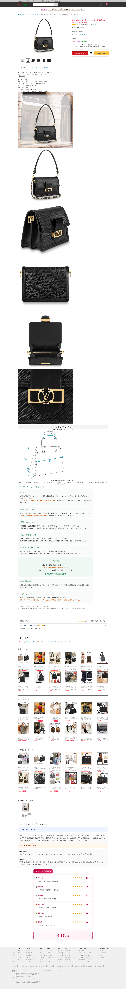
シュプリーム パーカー (44, 642)
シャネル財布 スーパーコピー (65, 952)
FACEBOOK (103, 952)
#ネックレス (55, 642)
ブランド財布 (16, 952)
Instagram (102, 954)
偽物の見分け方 (79, 966)
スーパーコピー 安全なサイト (23, 970)
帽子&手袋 (28, 955)
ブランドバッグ (17, 954)
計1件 (94, 24)
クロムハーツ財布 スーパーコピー (66, 959)
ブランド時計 (16, 950)
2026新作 (44, 9)
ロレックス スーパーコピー (46, 950)
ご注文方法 (23, 966)
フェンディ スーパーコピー (85, 952)
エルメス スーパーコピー (85, 957)
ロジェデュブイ (30, 961)
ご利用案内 (46, 67)
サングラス (28, 954)
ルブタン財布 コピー (63, 954)
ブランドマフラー (17, 961)
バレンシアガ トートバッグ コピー (87, 959)
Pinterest (102, 957)
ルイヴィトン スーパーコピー (86, 950)
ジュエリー (28, 950)
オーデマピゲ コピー (31, 959)
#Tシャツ (34, 642)
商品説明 (23, 67)
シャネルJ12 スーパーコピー (47, 957)
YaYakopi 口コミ (90, 966)
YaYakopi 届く (68, 966)
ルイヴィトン (75, 9)
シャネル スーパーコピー (85, 955)
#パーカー (21, 642)
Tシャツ (50, 9)
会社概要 (14, 966)
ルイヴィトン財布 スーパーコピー (66, 950)
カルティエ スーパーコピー (46, 955)
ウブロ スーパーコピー (45, 959)
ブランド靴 (16, 955)
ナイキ (83, 9)
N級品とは (58, 966)
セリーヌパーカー (64, 642)
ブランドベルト (17, 957)
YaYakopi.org (27, 982)
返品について (42, 966)
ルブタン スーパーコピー (85, 954)
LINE (101, 955)
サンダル (28, 642)
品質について (32, 966)
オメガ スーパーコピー (45, 952)
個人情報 (50, 966)
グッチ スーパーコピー (84, 961)
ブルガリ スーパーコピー (46, 954)
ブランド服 (16, 959)
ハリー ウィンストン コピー (65, 961)
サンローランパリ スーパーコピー (66, 957)
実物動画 (100, 966)
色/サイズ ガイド (35, 67)
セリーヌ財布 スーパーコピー (65, 955)
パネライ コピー (30, 957)
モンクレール (29, 952)
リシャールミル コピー (45, 961)
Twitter (101, 950)
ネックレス (58, 9)
